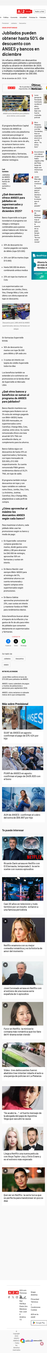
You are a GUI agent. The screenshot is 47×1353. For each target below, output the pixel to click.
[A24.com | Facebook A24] (9, 1297)
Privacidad (35, 1299)
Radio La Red (39, 11)
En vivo (28, 11)
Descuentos (22, 23)
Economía (14, 17)
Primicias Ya (33, 17)
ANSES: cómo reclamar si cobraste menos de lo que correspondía (15, 694)
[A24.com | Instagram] (17, 1297)
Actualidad (23, 17)
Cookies (34, 1310)
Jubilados (14, 23)
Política (5, 17)
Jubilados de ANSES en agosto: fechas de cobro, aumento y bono (6, 181)
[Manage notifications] (42, 1343)
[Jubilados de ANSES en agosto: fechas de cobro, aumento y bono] (21, 178)
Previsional (5, 23)
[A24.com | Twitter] (13, 1297)
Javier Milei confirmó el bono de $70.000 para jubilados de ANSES (15, 678)
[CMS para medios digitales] (36, 1341)
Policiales (43, 17)
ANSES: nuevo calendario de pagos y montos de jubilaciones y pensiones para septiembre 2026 (15, 686)
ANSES (6, 665)
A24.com (22, 1290)
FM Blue (22, 1304)
